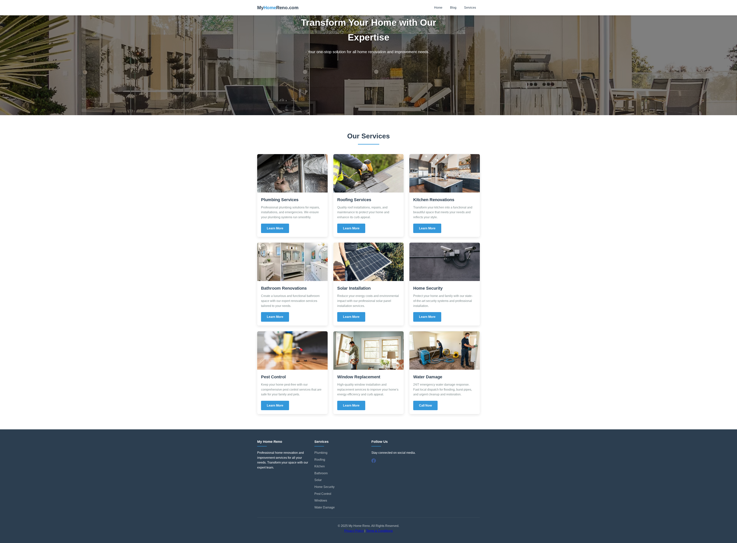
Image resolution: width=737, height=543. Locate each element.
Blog (453, 7)
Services (470, 7)
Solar (318, 480)
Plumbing (320, 452)
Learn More (275, 228)
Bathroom (321, 473)
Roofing (319, 459)
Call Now (425, 405)
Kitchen (319, 466)
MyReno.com (277, 7)
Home (438, 7)
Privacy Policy (354, 530)
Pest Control (322, 493)
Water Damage (324, 507)
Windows (320, 500)
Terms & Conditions (379, 530)
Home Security (324, 486)
